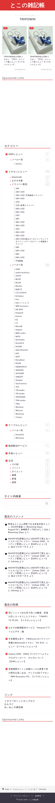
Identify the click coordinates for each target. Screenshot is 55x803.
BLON (18, 283)
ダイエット (30, 471)
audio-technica (22, 273)
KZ (17, 320)
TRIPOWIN (20, 397)
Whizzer (19, 410)
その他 (30, 464)
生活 (28, 460)
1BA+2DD (20, 199)
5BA (17, 247)
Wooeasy (20, 414)
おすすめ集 (30, 180)
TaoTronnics (21, 384)
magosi (19, 330)
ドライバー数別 (30, 184)
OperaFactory (22, 350)
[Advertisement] (27, 110)
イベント (30, 468)
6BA (17, 254)
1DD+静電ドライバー (25, 205)
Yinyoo (19, 417)
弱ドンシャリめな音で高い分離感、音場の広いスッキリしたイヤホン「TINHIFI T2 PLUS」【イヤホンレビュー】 (28, 616)
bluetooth (30, 177)
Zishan (19, 164)
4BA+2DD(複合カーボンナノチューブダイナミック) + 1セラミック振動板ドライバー (32, 241)
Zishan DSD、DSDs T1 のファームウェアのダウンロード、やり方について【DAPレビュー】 (29, 658)
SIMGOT (19, 377)
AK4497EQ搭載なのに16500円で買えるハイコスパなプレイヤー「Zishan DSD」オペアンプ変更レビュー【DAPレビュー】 (29, 541)
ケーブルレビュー (28, 425)
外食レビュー (28, 453)
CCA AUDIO (21, 293)
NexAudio (20, 340)
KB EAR (19, 310)
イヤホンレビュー (29, 171)
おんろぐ (9, 704)
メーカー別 (30, 160)
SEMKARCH (21, 367)
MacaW (19, 326)
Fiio (17, 299)
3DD (18, 229)
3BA (17, 219)
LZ (17, 323)
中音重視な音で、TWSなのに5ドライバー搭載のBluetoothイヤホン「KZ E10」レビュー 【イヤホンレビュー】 (29, 643)
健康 (30, 475)
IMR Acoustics (22, 306)
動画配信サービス (28, 445)
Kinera (19, 316)
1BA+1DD (20, 192)
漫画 (30, 482)
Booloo (19, 286)
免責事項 (38, 796)
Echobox (20, 296)
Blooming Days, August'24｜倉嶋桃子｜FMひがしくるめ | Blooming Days (29, 529)
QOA (18, 357)
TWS (18, 404)
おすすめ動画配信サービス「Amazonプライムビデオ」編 (29, 630)
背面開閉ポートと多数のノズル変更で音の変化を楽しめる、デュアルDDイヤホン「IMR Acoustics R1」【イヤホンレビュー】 (29, 675)
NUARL (19, 347)
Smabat (19, 380)
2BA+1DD (20, 209)
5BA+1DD (20, 251)
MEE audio (21, 333)
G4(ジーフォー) (22, 303)
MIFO (18, 337)
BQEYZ (19, 289)
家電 (30, 479)
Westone (20, 407)
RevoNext (20, 360)
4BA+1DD (20, 232)
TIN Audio (20, 390)
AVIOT (18, 276)
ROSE (18, 363)
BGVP (18, 279)
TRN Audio (21, 400)
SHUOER (20, 373)
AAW (18, 269)
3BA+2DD (20, 226)
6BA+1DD (20, 257)
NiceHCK (20, 343)
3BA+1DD (20, 222)
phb (17, 353)
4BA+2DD (20, 236)
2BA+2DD (20, 212)
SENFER (20, 370)
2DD (18, 215)
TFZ (17, 387)
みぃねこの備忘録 (13, 707)
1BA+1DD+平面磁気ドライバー (29, 195)
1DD (18, 202)
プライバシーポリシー (22, 796)
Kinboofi (19, 313)
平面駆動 (19, 261)
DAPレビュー (28, 154)
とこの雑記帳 (27, 5)
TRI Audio (20, 394)
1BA (17, 188)
